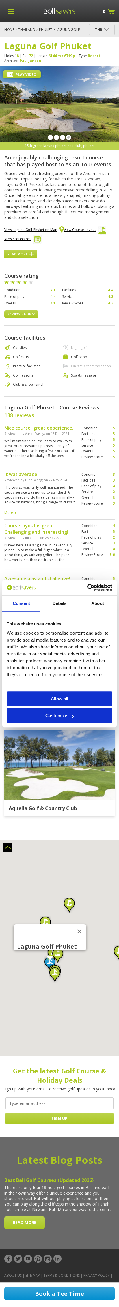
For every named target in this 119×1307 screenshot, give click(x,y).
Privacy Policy (96, 1275)
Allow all (59, 698)
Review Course (21, 313)
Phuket (45, 29)
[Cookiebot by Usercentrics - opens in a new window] (87, 587)
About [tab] (97, 603)
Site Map (32, 1275)
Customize (56, 715)
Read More (17, 254)
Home (9, 29)
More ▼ (10, 512)
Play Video (25, 74)
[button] (49, 924)
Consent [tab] (21, 603)
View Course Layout (80, 229)
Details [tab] (60, 603)
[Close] (83, 931)
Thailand (26, 29)
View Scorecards (17, 238)
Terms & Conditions (62, 1275)
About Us (13, 1275)
